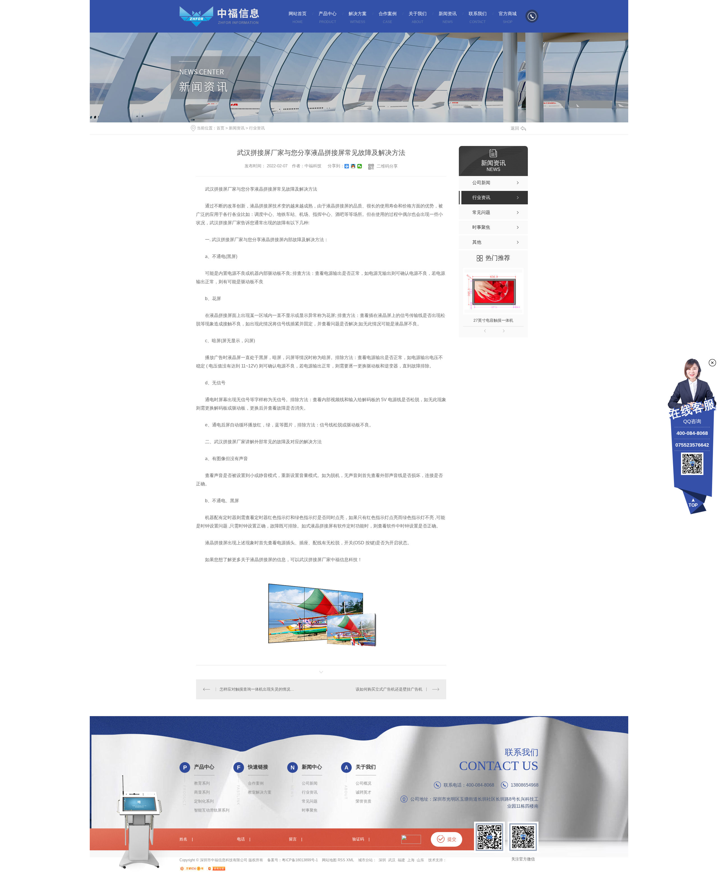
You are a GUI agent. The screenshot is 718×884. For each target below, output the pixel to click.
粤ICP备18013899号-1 (300, 860)
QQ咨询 (692, 421)
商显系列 (202, 792)
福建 (401, 860)
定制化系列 (204, 801)
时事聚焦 (309, 810)
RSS (341, 860)
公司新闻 (309, 783)
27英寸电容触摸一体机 (493, 320)
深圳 (382, 860)
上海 (411, 860)
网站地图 (329, 860)
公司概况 (363, 783)
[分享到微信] (359, 166)
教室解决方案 (259, 792)
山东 (420, 860)
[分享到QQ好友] (353, 166)
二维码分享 (387, 166)
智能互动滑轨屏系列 (211, 810)
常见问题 (309, 801)
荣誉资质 (363, 801)
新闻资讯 (237, 128)
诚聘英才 (363, 792)
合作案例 (256, 783)
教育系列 (202, 783)
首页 (220, 128)
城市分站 (365, 860)
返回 (515, 128)
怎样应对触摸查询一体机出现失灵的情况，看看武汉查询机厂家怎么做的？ (258, 689)
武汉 (391, 860)
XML (350, 860)
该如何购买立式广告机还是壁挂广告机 (389, 689)
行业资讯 (257, 128)
